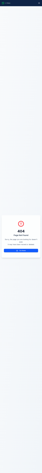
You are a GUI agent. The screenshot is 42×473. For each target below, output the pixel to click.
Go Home (22, 250)
